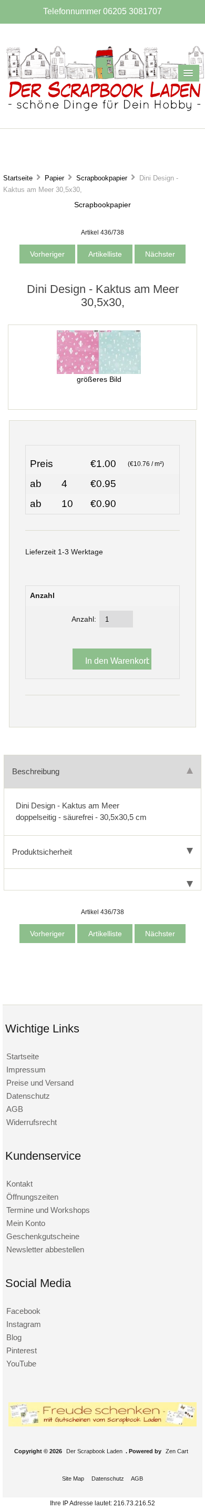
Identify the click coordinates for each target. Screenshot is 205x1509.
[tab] (102, 879)
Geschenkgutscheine (42, 1236)
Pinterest (21, 1350)
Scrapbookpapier (101, 178)
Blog (14, 1337)
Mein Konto (25, 1223)
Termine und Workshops (48, 1210)
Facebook (23, 1311)
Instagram (23, 1324)
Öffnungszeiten (32, 1196)
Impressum (26, 1069)
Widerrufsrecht (31, 1122)
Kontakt (19, 1183)
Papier (54, 178)
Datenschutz (28, 1095)
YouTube (21, 1363)
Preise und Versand (40, 1082)
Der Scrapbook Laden (94, 1451)
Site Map (73, 1478)
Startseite (18, 178)
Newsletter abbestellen (45, 1249)
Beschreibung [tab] (35, 771)
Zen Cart (177, 1451)
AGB (14, 1109)
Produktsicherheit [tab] (42, 851)
